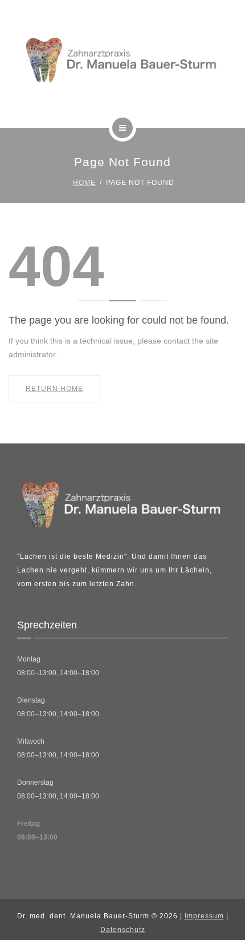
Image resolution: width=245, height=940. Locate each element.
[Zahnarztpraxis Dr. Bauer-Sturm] (123, 62)
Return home (54, 389)
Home (84, 183)
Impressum (204, 916)
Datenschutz (122, 930)
